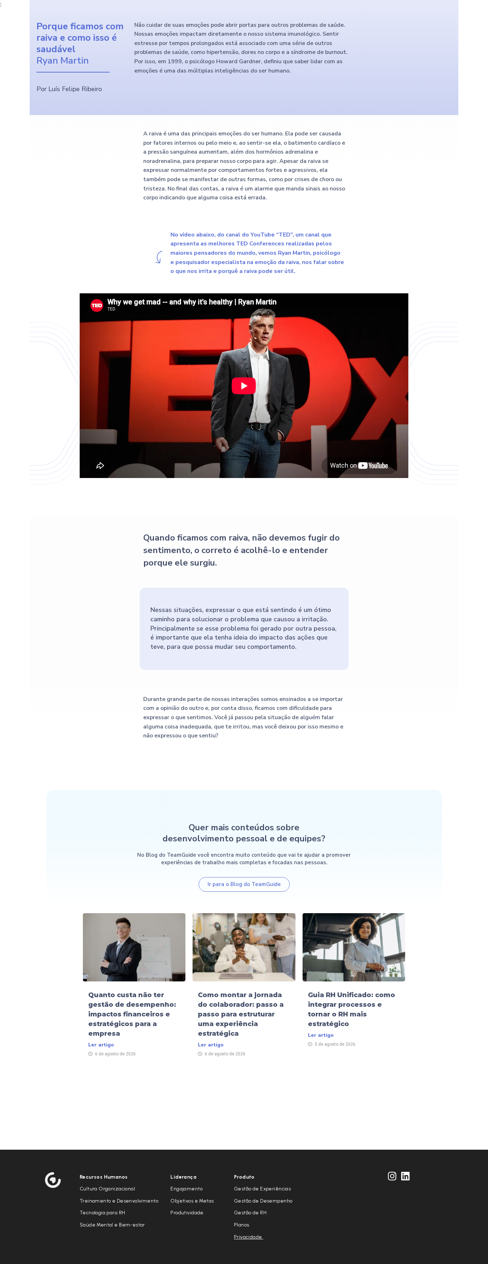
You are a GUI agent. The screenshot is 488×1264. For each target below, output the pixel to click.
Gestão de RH (250, 1213)
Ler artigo (101, 1044)
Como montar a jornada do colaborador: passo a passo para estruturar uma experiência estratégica (241, 1014)
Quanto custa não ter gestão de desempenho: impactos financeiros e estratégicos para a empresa (132, 1014)
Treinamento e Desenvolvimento (119, 1201)
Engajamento (186, 1189)
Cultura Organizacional (107, 1189)
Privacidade (248, 1237)
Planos (241, 1225)
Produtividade (186, 1213)
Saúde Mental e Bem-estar (112, 1225)
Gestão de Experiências (262, 1189)
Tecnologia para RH (102, 1213)
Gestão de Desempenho (263, 1201)
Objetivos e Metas (192, 1201)
